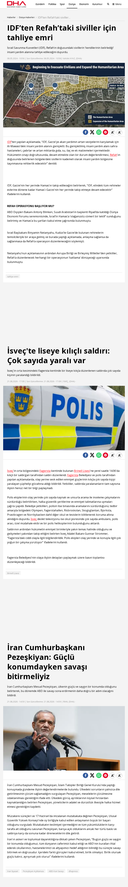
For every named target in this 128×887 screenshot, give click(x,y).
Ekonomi (84, 4)
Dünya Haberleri (26, 17)
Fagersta (43, 370)
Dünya (72, 4)
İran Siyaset (12, 871)
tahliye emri (12, 276)
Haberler (11, 17)
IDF (42, 48)
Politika (52, 4)
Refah (50, 48)
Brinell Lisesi (82, 470)
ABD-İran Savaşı (56, 871)
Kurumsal (97, 4)
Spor (62, 4)
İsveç (10, 370)
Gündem (40, 4)
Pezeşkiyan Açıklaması (33, 871)
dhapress (73, 871)
